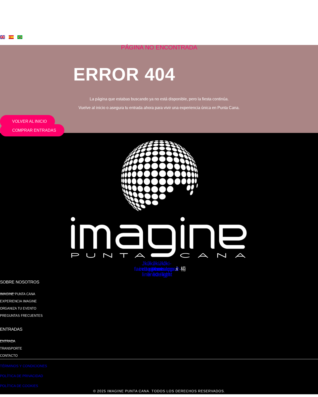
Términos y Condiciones (23, 366)
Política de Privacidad (21, 376)
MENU (11, 20)
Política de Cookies (19, 386)
